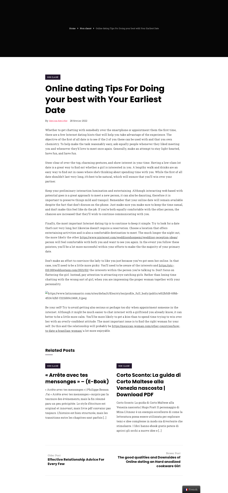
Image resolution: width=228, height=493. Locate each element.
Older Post (54, 455)
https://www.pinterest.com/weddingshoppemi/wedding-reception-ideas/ (129, 237)
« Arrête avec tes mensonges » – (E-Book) (77, 378)
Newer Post (173, 453)
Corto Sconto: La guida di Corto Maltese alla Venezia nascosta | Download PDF (149, 384)
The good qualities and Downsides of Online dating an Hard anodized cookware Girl (149, 461)
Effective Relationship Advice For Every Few (76, 461)
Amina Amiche (58, 120)
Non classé (53, 77)
